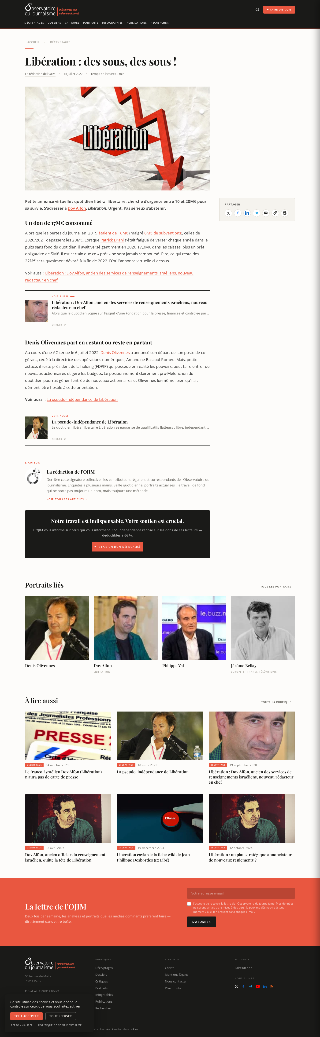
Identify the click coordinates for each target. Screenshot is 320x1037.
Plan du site (173, 988)
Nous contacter (175, 981)
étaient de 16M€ (113, 233)
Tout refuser (60, 1016)
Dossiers (54, 22)
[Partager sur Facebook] (238, 213)
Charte (169, 968)
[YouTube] (258, 986)
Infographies (112, 22)
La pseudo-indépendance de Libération (82, 399)
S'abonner (201, 922)
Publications (137, 22)
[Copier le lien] (275, 213)
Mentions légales (176, 974)
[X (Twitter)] (236, 986)
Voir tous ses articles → (67, 499)
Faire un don (243, 968)
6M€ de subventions (162, 233)
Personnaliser (22, 1025)
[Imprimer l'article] (284, 213)
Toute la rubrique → (278, 702)
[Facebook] (243, 986)
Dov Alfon (77, 208)
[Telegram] (250, 986)
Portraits (90, 22)
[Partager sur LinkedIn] (247, 213)
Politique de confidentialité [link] (60, 1025)
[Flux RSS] (271, 986)
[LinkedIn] (265, 986)
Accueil (33, 42)
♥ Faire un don (279, 9)
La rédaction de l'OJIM (40, 74)
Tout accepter (26, 1016)
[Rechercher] (257, 9)
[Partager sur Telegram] (256, 213)
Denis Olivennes (115, 352)
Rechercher (160, 22)
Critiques (72, 22)
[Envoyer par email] (266, 213)
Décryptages (34, 22)
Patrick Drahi (112, 240)
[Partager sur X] (228, 213)
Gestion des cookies (125, 1029)
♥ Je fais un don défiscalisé (117, 546)
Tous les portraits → (277, 586)
